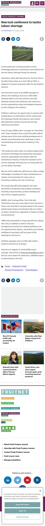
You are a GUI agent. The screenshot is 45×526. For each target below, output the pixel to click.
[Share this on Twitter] (8, 39)
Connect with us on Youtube (27, 480)
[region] (22, 505)
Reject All (22, 511)
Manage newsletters (12, 460)
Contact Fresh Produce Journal (17, 452)
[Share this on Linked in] (13, 39)
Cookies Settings (22, 517)
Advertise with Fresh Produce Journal (19, 448)
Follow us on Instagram (37, 480)
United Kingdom (31, 270)
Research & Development (14, 270)
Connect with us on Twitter (17, 480)
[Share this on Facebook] (3, 39)
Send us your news (11, 456)
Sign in (14, 34)
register (15, 249)
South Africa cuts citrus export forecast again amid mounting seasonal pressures (33, 372)
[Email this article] (18, 39)
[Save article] (42, 39)
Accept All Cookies (22, 505)
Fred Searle (7, 31)
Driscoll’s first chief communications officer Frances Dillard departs (10, 370)
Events (7, 266)
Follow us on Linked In (7, 480)
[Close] (40, 490)
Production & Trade (19, 266)
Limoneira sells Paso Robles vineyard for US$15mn (33, 338)
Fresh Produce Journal (13, 16)
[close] (43, 34)
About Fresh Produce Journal (16, 444)
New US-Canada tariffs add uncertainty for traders (9, 339)
